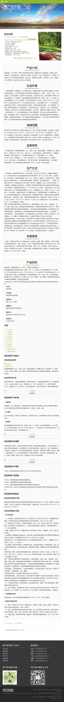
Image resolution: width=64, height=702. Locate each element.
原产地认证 (27, 58)
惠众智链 (40, 697)
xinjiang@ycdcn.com (41, 658)
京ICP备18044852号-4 (26, 693)
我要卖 (20, 58)
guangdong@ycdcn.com (42, 656)
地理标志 (9, 347)
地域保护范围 (11, 349)
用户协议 (5, 656)
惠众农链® (50, 697)
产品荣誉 (9, 344)
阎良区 (21, 267)
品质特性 (10, 332)
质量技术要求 (11, 351)
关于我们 (5, 649)
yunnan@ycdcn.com (41, 651)
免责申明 (5, 661)
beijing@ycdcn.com (40, 649)
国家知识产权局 (41, 689)
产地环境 (9, 337)
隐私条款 (5, 658)
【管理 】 (23, 37)
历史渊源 (9, 339)
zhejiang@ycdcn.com (41, 661)
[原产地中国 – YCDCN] (11, 6)
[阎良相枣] (32, 391)
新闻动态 (5, 651)
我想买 (15, 58)
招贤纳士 (5, 653)
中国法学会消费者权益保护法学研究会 (47, 693)
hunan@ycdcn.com (40, 653)
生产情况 (9, 342)
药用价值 (10, 335)
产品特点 (9, 330)
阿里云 (59, 698)
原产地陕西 (31, 39)
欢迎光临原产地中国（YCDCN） (14, 630)
